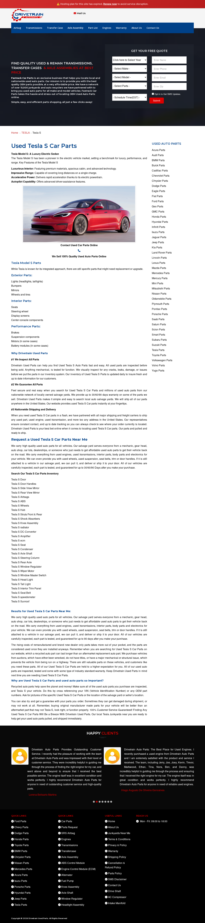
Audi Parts (158, 155)
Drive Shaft (114, 891)
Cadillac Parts (160, 170)
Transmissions (34, 27)
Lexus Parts (158, 263)
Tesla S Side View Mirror (25, 488)
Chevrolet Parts (160, 175)
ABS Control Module (73, 863)
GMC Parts (158, 211)
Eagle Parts (158, 191)
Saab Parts (158, 319)
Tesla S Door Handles (23, 484)
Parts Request (69, 827)
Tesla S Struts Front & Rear (26, 514)
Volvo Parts (158, 365)
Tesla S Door (18, 479)
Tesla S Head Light (22, 579)
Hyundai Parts (160, 222)
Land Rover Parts (162, 252)
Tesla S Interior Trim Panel (26, 588)
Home (14, 132)
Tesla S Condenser (22, 549)
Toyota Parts (159, 355)
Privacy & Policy (117, 845)
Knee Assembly (70, 887)
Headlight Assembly (72, 904)
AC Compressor (117, 897)
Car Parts (66, 821)
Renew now (110, 3)
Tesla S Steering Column (25, 558)
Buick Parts (158, 165)
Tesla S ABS (18, 501)
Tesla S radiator (20, 527)
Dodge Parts (159, 186)
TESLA (25, 132)
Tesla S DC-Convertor (23, 531)
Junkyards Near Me (119, 833)
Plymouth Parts (160, 304)
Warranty (121, 27)
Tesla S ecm (18, 540)
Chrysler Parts (160, 181)
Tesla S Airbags (20, 497)
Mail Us (81, 13)
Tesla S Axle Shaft (21, 553)
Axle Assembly (75, 27)
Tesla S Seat (18, 545)
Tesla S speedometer (23, 597)
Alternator (66, 875)
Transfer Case (55, 27)
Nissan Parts (159, 293)
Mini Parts (157, 283)
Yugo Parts (158, 370)
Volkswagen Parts (162, 360)
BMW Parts (158, 160)
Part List (93, 27)
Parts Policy (115, 873)
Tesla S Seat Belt (21, 593)
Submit (156, 100)
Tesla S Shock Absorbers (25, 518)
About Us (136, 27)
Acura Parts (158, 150)
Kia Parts (157, 247)
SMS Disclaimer (117, 879)
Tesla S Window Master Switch (28, 575)
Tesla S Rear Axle (21, 562)
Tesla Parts (158, 350)
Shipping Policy (117, 857)
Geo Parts (157, 206)
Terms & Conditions (119, 839)
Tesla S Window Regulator (26, 566)
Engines (106, 27)
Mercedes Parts (161, 273)
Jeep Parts (158, 242)
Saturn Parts (159, 324)
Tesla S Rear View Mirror (25, 492)
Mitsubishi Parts (161, 288)
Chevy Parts (21, 827)
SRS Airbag (68, 833)
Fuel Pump (67, 881)
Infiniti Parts (158, 227)
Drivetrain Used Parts (38, 918)
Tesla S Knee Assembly (24, 523)
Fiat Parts (157, 196)
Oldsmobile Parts (161, 298)
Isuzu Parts (158, 232)
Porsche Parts (160, 314)
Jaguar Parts (159, 237)
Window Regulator (71, 898)
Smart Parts (158, 334)
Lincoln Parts (159, 257)
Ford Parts (158, 201)
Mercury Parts (160, 278)
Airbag (17, 27)
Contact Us (153, 27)
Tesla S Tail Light (21, 584)
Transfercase (68, 851)
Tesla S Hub (18, 510)
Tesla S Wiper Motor (22, 571)
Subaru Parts (159, 339)
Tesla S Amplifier (20, 536)
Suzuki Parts (159, 345)
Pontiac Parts (159, 309)
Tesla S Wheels (20, 505)
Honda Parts (159, 216)
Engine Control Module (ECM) (78, 869)
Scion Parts (158, 329)
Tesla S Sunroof (20, 601)
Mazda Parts (159, 268)
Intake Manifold (116, 903)
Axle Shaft (67, 892)
